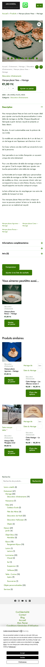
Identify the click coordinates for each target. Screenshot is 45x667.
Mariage (22, 66)
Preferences (23, 662)
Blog (22, 617)
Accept (22, 653)
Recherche (6, 476)
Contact (22, 615)
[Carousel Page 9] (37, 58)
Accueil (4, 66)
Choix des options (33, 393)
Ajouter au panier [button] (11, 323)
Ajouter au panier (27, 88)
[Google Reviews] (26, 601)
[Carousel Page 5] (22, 58)
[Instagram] (19, 601)
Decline (22, 657)
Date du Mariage (30, 370)
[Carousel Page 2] (12, 58)
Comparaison (11, 267)
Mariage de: (28, 365)
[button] (39, 24)
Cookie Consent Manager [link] (10, 631)
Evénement (13, 66)
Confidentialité (22, 612)
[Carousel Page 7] (29, 58)
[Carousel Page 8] (33, 58)
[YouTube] (22, 601)
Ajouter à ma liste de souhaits (17, 272)
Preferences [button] (12, 647)
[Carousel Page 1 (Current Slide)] (8, 58)
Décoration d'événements (11, 76)
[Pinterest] (30, 601)
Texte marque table (7, 428)
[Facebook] (15, 601)
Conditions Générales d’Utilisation (22, 625)
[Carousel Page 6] (26, 58)
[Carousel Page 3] (15, 58)
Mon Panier (22, 623)
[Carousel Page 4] (19, 58)
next (40, 41)
